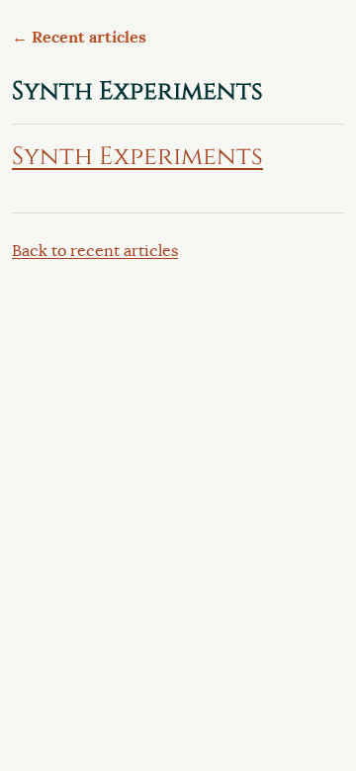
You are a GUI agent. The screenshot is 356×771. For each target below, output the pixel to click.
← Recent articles (79, 37)
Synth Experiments (137, 156)
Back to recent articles (95, 251)
